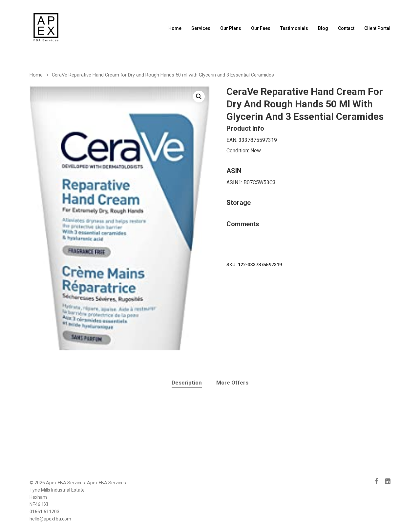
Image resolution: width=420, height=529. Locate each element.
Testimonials (294, 28)
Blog (323, 28)
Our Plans (230, 28)
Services (200, 28)
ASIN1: (234, 182)
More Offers (232, 382)
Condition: (238, 150)
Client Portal (377, 28)
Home (174, 28)
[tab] (186, 383)
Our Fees (260, 28)
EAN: (232, 140)
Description (187, 382)
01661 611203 (44, 511)
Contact (346, 28)
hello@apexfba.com (50, 518)
